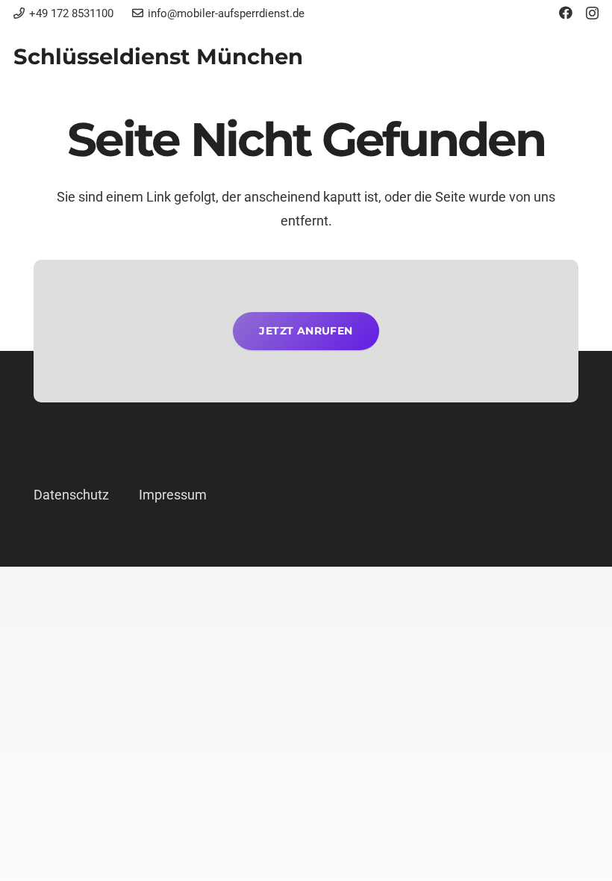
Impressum (173, 494)
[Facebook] (565, 12)
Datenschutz (71, 494)
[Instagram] (592, 13)
